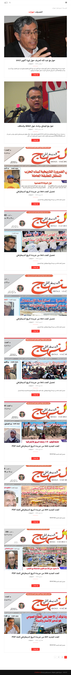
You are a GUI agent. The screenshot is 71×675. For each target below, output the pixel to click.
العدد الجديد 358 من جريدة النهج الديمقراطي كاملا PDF (35, 573)
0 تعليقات (30, 64)
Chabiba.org (37, 672)
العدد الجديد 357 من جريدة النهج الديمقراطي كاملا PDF (35, 636)
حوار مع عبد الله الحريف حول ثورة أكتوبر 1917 (35, 60)
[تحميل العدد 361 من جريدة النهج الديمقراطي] (35, 358)
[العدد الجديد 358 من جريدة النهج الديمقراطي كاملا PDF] (35, 549)
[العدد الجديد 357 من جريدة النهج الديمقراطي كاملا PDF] (35, 613)
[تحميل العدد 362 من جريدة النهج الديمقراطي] (35, 295)
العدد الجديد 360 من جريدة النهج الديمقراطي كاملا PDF (35, 446)
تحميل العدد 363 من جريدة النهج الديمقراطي (35, 255)
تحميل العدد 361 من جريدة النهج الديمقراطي (35, 382)
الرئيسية (65, 8)
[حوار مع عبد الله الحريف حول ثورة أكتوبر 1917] (35, 36)
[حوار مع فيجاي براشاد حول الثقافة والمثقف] (35, 102)
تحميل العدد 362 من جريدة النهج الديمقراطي (35, 318)
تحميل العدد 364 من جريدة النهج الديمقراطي (35, 191)
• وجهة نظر (59, 8)
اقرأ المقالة (36, 75)
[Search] (10, 2)
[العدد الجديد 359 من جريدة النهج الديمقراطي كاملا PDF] (35, 486)
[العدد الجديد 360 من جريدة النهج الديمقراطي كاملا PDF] (35, 422)
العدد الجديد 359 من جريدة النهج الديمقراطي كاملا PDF (35, 509)
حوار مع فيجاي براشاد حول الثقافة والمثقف (36, 126)
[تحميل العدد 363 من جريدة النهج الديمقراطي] (35, 231)
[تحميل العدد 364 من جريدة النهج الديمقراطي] (35, 167)
